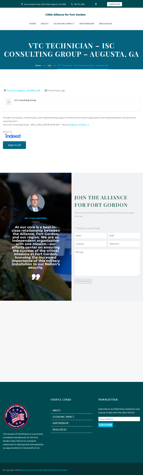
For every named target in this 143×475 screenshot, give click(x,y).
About (45, 23)
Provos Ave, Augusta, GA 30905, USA (23, 90)
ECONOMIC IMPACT (63, 416)
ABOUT (57, 410)
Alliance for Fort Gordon (31, 470)
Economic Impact (64, 23)
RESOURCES (59, 429)
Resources (105, 23)
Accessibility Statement (56, 470)
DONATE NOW (114, 4)
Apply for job (14, 145)
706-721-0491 (79, 4)
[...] (87, 124)
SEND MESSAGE (83, 281)
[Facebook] (96, 4)
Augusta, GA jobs (78, 124)
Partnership (86, 23)
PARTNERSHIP (61, 423)
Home (32, 23)
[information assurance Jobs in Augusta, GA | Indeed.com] (11, 135)
